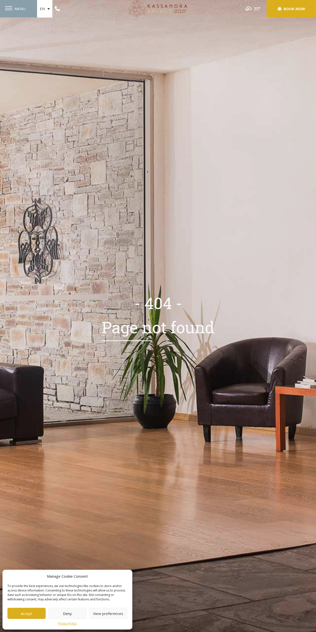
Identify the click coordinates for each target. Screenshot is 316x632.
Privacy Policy (67, 623)
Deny (67, 613)
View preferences (108, 613)
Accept (26, 613)
